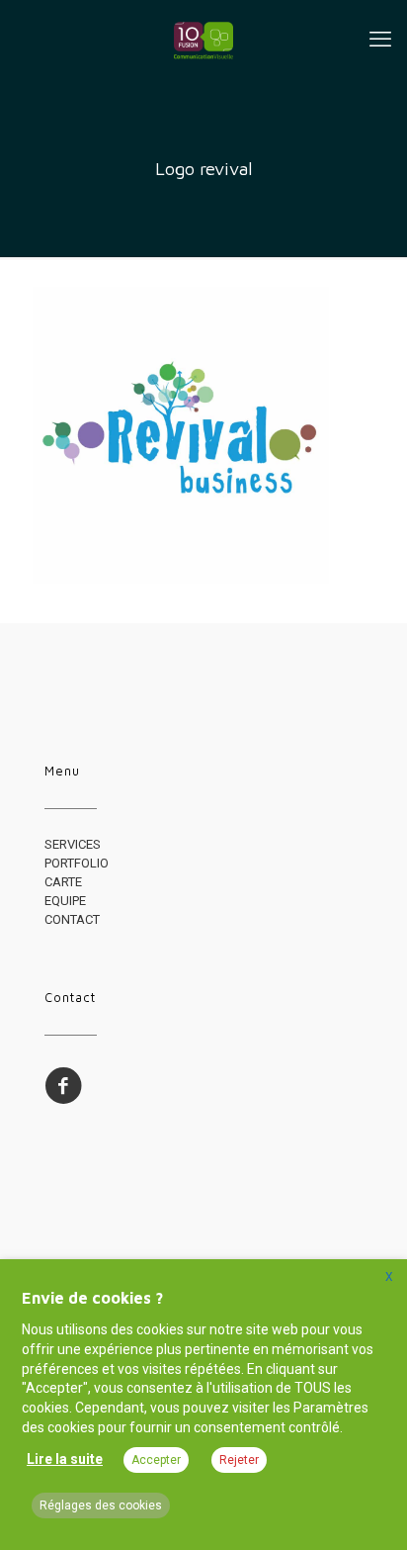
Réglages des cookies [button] (101, 1505)
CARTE (63, 881)
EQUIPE (65, 900)
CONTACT (72, 919)
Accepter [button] (156, 1460)
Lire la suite (65, 1459)
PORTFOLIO (76, 863)
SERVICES (72, 844)
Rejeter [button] (239, 1460)
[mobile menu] (380, 39)
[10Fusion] (203, 39)
